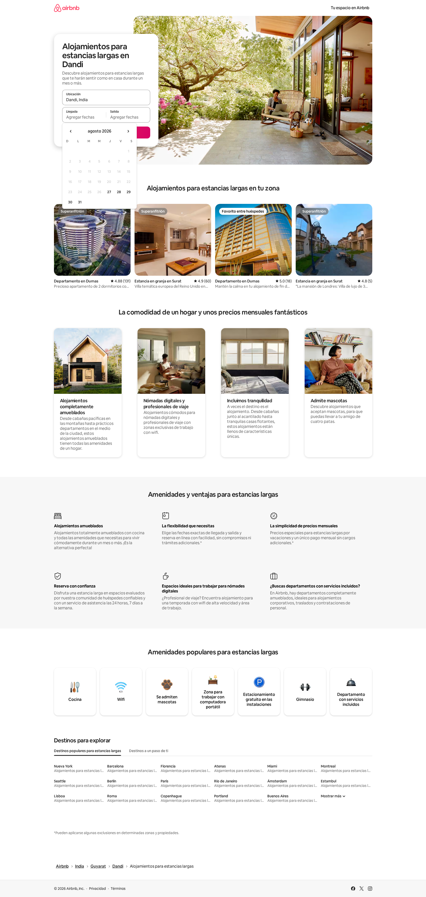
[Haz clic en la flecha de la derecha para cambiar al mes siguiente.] (128, 131)
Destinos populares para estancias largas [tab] (87, 751)
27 (109, 192)
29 (129, 192)
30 (70, 202)
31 (80, 202)
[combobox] (106, 100)
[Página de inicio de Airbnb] (66, 8)
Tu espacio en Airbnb (350, 7)
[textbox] (84, 117)
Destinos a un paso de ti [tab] (148, 751)
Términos (118, 888)
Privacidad (97, 888)
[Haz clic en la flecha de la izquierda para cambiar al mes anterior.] (70, 131)
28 (119, 192)
